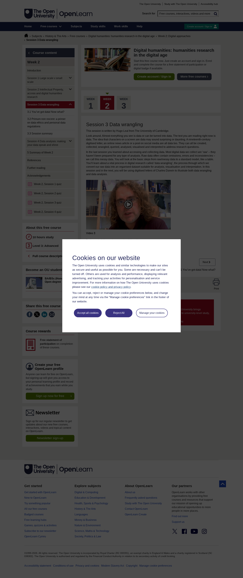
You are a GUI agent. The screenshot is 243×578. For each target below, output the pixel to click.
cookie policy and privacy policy (111, 287)
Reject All (118, 312)
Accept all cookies (88, 312)
